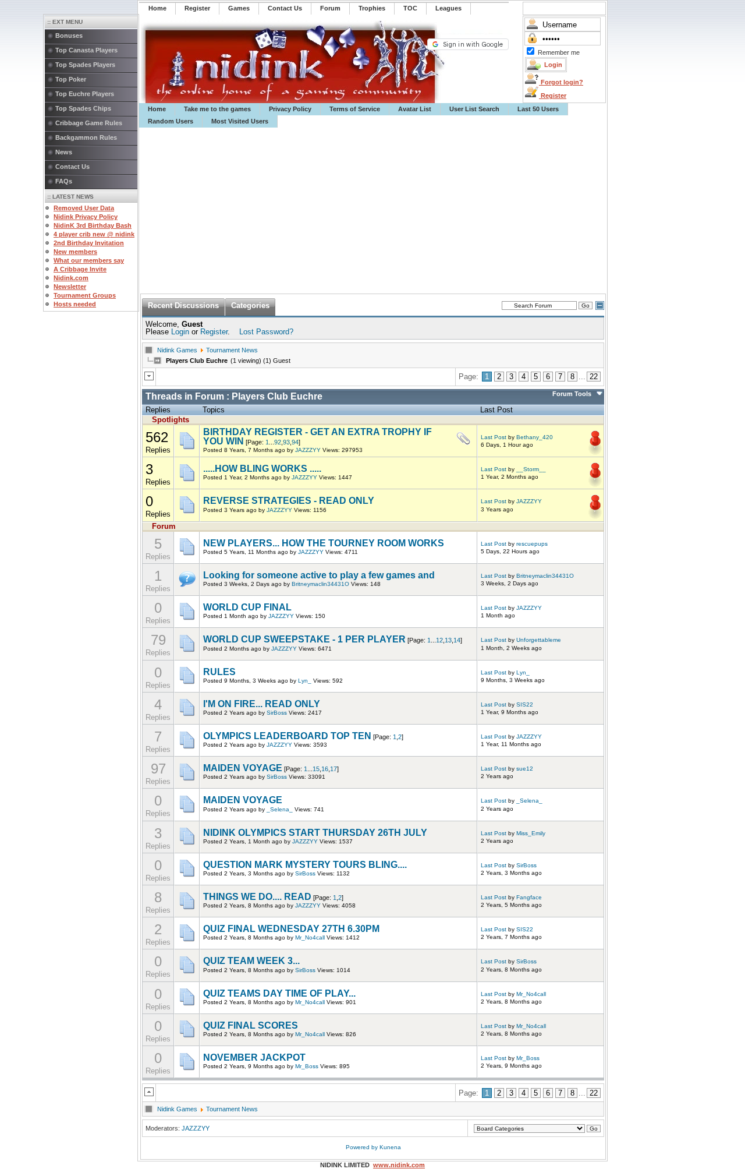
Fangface (529, 897)
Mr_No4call (310, 937)
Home (157, 108)
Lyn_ (304, 680)
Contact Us (72, 166)
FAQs (63, 181)
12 (439, 640)
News (63, 152)
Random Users (170, 121)
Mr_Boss (306, 1066)
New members (75, 251)
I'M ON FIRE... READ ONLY (261, 704)
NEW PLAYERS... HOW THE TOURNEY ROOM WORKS (323, 543)
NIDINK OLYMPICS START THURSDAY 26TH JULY (315, 833)
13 (448, 640)
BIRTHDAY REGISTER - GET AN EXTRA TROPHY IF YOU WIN (317, 436)
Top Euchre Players (84, 93)
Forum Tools (571, 393)
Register (552, 95)
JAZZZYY (308, 450)
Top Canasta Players (86, 50)
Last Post (493, 437)
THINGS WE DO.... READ (257, 897)
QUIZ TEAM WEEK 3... (251, 961)
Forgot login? (561, 82)
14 (456, 640)
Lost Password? (266, 331)
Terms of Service (354, 108)
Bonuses (69, 35)
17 (333, 768)
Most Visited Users (239, 121)
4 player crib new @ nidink (94, 234)
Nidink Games (177, 350)
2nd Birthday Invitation (89, 242)
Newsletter (70, 286)
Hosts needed (75, 304)
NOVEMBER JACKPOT (254, 1057)
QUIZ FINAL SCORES (250, 1025)
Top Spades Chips (83, 108)
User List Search (474, 108)
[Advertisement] (373, 210)
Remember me (559, 52)
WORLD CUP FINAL (247, 607)
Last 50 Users (538, 108)
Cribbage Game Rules (88, 122)
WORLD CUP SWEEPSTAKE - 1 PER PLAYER (304, 639)
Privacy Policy (290, 108)
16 (324, 768)
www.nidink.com (399, 1164)
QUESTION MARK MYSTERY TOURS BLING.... (305, 865)
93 (286, 442)
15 (316, 768)
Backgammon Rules (86, 137)
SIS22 (524, 704)
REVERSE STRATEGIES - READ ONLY (288, 501)
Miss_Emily (530, 833)
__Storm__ (531, 469)
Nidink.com (71, 277)
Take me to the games (217, 108)
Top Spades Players (85, 64)
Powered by (362, 1147)
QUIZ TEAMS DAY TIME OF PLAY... (279, 993)
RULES (219, 672)
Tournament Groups (85, 295)
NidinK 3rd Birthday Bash (93, 225)
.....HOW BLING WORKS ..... (262, 469)
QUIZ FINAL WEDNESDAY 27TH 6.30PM (291, 929)
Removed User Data (84, 207)
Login (180, 331)
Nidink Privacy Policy (86, 216)
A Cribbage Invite (80, 269)
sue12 (524, 768)
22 (594, 376)
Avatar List (414, 108)
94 (295, 442)
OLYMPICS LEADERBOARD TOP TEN (287, 736)
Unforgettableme (538, 640)
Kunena (390, 1147)
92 (277, 442)
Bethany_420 (534, 437)
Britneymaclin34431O (320, 584)
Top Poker (70, 79)
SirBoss (277, 712)
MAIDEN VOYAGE (242, 768)
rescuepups (532, 544)
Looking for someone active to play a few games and (319, 575)
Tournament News (232, 350)
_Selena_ (280, 809)
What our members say (89, 260)
